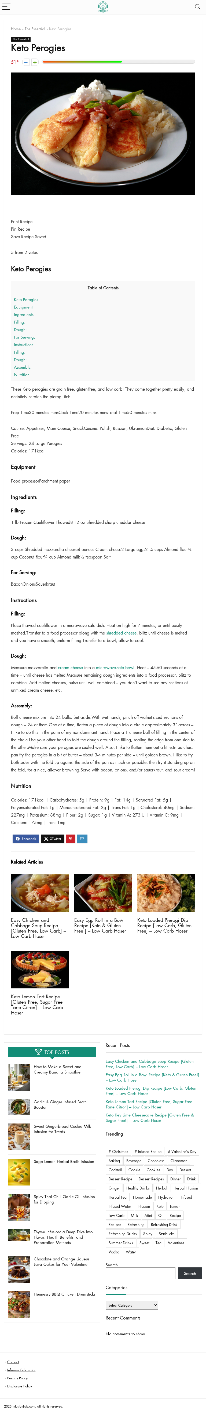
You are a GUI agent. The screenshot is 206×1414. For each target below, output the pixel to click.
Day (170, 1169)
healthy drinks (138, 1188)
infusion (144, 1206)
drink (191, 1178)
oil (160, 1215)
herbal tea (118, 1197)
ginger (114, 1188)
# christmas (118, 1151)
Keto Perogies (26, 299)
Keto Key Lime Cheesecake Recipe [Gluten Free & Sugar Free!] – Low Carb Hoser (150, 1117)
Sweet (144, 1242)
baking (114, 1160)
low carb (116, 1215)
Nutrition (22, 374)
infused (186, 1197)
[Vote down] (26, 62)
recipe (175, 1215)
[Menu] (6, 7)
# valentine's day (182, 1151)
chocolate (156, 1160)
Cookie (134, 1169)
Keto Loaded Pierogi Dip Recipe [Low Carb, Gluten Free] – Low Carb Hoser (164, 925)
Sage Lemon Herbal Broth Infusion (64, 1161)
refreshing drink (164, 1224)
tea (158, 1242)
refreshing (136, 1224)
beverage (133, 1160)
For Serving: (24, 337)
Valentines (176, 1242)
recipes (115, 1224)
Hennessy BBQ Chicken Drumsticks (64, 1294)
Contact (13, 1361)
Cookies (153, 1169)
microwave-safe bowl (115, 667)
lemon (175, 1206)
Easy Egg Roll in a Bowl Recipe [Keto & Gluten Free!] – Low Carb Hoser (100, 925)
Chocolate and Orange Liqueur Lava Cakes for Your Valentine (61, 1261)
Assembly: (23, 367)
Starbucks (167, 1233)
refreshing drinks (123, 1233)
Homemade (142, 1197)
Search (112, 1264)
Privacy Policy (17, 1377)
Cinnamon (179, 1160)
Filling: (19, 322)
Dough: (20, 329)
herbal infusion (186, 1188)
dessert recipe (120, 1178)
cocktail (115, 1169)
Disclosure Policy (19, 1385)
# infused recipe (148, 1151)
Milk (134, 1215)
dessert (185, 1169)
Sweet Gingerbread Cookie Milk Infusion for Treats (62, 1128)
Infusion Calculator (21, 1369)
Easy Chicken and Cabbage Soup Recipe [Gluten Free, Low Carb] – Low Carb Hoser (38, 928)
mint (148, 1215)
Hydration (166, 1197)
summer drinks (121, 1242)
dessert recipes (151, 1178)
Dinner (175, 1178)
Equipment (23, 307)
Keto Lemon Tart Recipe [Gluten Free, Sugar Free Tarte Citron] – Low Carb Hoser (37, 1004)
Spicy (147, 1233)
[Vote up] (35, 62)
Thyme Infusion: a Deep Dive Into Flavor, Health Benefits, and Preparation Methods (63, 1237)
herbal (161, 1188)
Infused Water (120, 1206)
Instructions (23, 344)
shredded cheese (121, 633)
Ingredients (24, 314)
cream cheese (70, 667)
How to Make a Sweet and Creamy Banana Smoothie (58, 1069)
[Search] (197, 7)
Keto (160, 1206)
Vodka (114, 1252)
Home (16, 28)
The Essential (35, 28)
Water (131, 1252)
